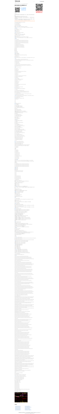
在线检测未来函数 (42, 1)
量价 (15, 208)
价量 (15, 203)
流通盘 (15, 191)
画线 (17, 159)
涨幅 (16, 186)
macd (15, 78)
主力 (15, 59)
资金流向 (16, 38)
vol (16, 39)
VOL (25, 57)
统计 (15, 209)
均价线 (15, 32)
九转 (16, 255)
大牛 (15, 376)
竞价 (15, 197)
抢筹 (16, 227)
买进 (16, 95)
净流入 (16, 249)
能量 (15, 103)
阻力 (15, 141)
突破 (15, 57)
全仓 (15, 95)
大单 (15, 240)
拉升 (15, 221)
